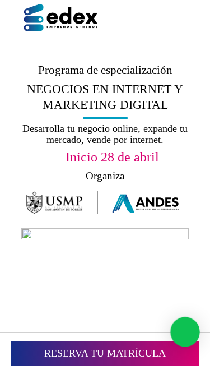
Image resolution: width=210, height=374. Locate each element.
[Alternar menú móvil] (180, 19)
